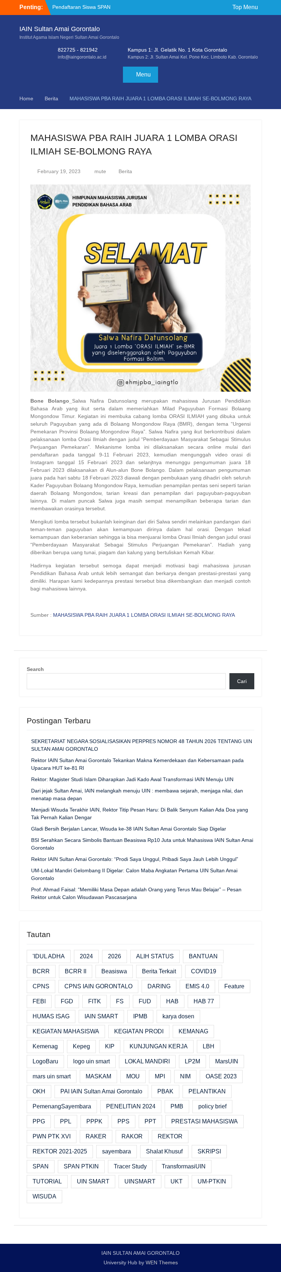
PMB (177, 1106)
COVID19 (203, 971)
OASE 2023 (221, 1076)
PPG (39, 1121)
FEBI (39, 1001)
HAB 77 (204, 1001)
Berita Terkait (159, 971)
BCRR (41, 971)
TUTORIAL (47, 1181)
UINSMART (140, 1181)
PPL (65, 1121)
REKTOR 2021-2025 (60, 1151)
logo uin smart (91, 1061)
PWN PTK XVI (52, 1136)
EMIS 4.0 (197, 986)
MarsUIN (226, 1061)
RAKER (96, 1136)
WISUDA (44, 1196)
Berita (125, 171)
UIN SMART (93, 1181)
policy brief (212, 1106)
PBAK (165, 1091)
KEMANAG (193, 1031)
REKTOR (170, 1136)
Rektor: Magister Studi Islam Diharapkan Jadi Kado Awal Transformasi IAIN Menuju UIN (132, 779)
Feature (234, 986)
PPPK (94, 1121)
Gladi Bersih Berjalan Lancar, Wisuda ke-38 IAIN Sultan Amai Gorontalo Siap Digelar (128, 829)
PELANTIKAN (207, 1091)
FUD (145, 1001)
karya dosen (178, 1016)
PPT (150, 1121)
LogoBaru (45, 1061)
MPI (160, 1076)
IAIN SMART (101, 1016)
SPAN (41, 1166)
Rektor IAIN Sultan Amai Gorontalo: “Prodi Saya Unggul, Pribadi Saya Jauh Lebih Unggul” (134, 859)
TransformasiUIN (184, 1166)
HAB (172, 1001)
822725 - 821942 (78, 50)
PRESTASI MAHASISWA (204, 1121)
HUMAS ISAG (51, 1016)
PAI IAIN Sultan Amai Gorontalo (101, 1091)
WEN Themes (162, 1262)
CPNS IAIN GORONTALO (98, 986)
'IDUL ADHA (49, 956)
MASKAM (98, 1076)
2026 (114, 956)
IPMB (140, 1016)
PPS (123, 1121)
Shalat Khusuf (164, 1151)
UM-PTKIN (212, 1181)
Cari (242, 681)
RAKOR (132, 1136)
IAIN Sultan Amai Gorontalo (59, 29)
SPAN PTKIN (81, 1166)
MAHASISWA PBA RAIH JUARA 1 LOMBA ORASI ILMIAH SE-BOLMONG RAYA (144, 615)
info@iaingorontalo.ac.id (82, 57)
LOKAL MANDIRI (147, 1061)
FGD (67, 1001)
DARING (159, 986)
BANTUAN (203, 956)
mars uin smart (52, 1076)
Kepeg (81, 1046)
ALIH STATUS (155, 956)
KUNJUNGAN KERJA (159, 1046)
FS (120, 1001)
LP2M (192, 1061)
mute (100, 171)
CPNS (41, 986)
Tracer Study (130, 1166)
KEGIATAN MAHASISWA (66, 1031)
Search (35, 669)
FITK (94, 1001)
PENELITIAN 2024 (131, 1106)
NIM (185, 1076)
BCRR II (75, 971)
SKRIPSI (209, 1151)
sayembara (116, 1151)
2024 (86, 956)
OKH (39, 1091)
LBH (208, 1046)
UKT (177, 1181)
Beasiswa (114, 971)
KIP (110, 1046)
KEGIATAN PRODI (139, 1031)
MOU (133, 1076)
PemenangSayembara (62, 1106)
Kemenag (45, 1046)
